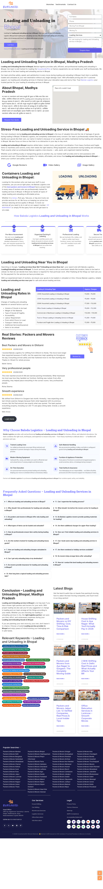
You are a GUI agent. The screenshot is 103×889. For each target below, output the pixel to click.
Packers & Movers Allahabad (62, 764)
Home (6, 49)
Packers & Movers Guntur (85, 782)
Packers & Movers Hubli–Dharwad (88, 766)
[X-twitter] (8, 825)
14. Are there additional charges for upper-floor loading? (75, 526)
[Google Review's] (9, 165)
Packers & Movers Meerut (36, 779)
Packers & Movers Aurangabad (63, 754)
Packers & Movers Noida (85, 784)
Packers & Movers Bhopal (36, 751)
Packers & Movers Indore (11, 784)
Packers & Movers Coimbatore (62, 771)
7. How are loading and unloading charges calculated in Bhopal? (25, 551)
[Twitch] (20, 825)
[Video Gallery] (45, 165)
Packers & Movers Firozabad (86, 787)
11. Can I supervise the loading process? (69, 502)
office (48, 69)
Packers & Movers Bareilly (85, 756)
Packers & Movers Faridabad (37, 776)
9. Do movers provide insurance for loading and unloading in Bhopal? (26, 566)
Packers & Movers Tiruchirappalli (88, 761)
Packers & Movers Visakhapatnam (39, 754)
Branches (50, 4)
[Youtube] (12, 825)
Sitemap (69, 811)
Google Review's (20, 165)
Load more (9, 419)
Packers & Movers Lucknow (12, 776)
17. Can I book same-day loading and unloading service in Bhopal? (75, 542)
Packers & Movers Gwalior (61, 776)
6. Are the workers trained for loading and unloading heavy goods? (27, 542)
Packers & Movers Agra (35, 771)
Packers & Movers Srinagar (61, 751)
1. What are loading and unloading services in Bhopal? (25, 502)
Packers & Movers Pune (11, 771)
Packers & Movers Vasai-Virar (37, 789)
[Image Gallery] (79, 165)
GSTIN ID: (6, 819)
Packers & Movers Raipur (61, 787)
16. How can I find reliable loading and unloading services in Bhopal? (75, 533)
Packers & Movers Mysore (85, 764)
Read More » (61, 634)
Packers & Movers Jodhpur (61, 782)
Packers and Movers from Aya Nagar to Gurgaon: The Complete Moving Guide (64, 667)
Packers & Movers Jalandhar (86, 771)
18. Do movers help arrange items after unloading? (73, 556)
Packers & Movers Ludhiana (37, 769)
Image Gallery (88, 165)
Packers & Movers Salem (85, 776)
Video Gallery (54, 165)
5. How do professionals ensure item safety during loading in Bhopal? (26, 533)
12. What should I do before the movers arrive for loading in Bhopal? (75, 509)
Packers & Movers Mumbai (12, 751)
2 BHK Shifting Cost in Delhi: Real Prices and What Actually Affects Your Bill (89, 667)
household (41, 69)
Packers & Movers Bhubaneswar (87, 774)
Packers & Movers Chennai (12, 764)
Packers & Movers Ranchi (61, 769)
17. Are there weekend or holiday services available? (74, 550)
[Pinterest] (16, 825)
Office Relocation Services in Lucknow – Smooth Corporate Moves (86, 713)
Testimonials (60, 4)
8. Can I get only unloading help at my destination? (24, 558)
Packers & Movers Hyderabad (13, 759)
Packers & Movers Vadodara (37, 764)
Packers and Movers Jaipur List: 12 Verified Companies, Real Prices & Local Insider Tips (64, 713)
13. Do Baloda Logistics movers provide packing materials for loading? (75, 518)
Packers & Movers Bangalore (12, 756)
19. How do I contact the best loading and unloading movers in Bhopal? (75, 564)
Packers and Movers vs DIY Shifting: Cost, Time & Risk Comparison (64, 623)
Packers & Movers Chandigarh (87, 754)
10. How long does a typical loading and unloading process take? (27, 575)
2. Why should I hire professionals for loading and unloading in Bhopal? (27, 509)
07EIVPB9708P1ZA (15, 819)
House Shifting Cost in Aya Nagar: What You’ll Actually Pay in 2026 (88, 623)
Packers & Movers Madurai (61, 784)
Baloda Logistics (87, 80)
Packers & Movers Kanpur (11, 779)
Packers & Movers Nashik (36, 774)
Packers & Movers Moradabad (87, 769)
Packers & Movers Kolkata (11, 766)
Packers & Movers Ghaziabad (37, 766)
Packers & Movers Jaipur (11, 774)
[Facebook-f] (4, 825)
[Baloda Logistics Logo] (10, 4)
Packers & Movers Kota (84, 751)
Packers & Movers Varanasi (37, 792)
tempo (14, 198)
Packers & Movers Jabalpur (62, 774)
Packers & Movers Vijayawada (62, 779)
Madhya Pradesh (14, 49)
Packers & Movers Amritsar (61, 759)
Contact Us (71, 4)
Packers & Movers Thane (11, 787)
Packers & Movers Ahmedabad (13, 761)
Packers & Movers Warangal (86, 779)
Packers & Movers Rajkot (36, 782)
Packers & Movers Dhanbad (62, 756)
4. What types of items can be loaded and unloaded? (25, 526)
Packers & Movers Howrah (61, 766)
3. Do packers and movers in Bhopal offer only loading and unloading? (26, 518)
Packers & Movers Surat (11, 769)
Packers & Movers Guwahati (86, 759)
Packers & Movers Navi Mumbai (63, 761)
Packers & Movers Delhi (11, 754)
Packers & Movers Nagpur (11, 782)
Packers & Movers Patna (36, 761)
